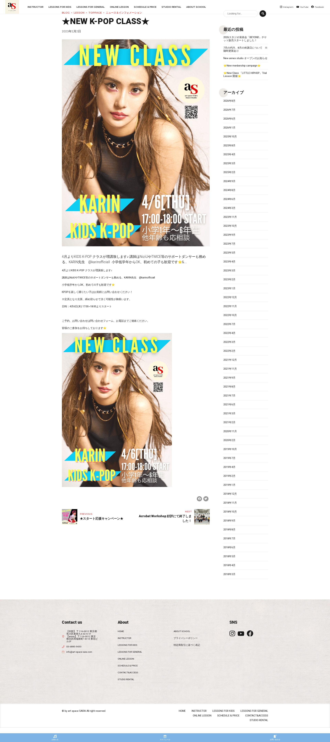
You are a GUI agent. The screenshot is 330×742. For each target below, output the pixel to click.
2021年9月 (229, 377)
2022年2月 (229, 350)
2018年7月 (229, 538)
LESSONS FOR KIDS (127, 645)
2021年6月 (229, 404)
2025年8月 (229, 145)
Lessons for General (90, 6)
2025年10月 (230, 136)
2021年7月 (229, 395)
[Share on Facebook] (199, 498)
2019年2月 (229, 475)
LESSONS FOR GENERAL (130, 651)
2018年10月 (230, 511)
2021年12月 (230, 359)
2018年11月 (230, 502)
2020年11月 (230, 431)
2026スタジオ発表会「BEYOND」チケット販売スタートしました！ (245, 39)
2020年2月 (229, 440)
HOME (121, 631)
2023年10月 (230, 225)
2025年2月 (229, 172)
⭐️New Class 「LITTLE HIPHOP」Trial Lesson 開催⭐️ (245, 74)
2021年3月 (229, 413)
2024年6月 (229, 199)
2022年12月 (230, 297)
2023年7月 (229, 243)
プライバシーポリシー (186, 638)
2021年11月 (230, 368)
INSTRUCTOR (35, 6)
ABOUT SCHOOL (196, 6)
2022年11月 (230, 306)
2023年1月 (229, 288)
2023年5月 (229, 252)
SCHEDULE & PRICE (145, 6)
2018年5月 (229, 556)
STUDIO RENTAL (171, 6)
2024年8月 (229, 190)
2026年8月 (229, 100)
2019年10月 (230, 449)
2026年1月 (229, 127)
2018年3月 (229, 574)
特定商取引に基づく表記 (187, 645)
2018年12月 (230, 493)
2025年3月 (229, 163)
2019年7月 (229, 458)
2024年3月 (229, 208)
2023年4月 (229, 261)
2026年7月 (229, 109)
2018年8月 (229, 529)
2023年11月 (230, 216)
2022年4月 (229, 333)
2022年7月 (229, 324)
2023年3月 (229, 270)
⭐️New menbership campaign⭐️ (242, 65)
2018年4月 (229, 565)
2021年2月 (229, 422)
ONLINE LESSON (119, 6)
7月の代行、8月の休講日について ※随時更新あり (245, 49)
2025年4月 (229, 154)
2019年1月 (229, 484)
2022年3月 (229, 342)
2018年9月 (229, 520)
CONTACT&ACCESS (128, 672)
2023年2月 (229, 279)
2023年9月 (229, 234)
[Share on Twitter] (205, 498)
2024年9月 (229, 181)
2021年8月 (229, 386)
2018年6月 (229, 547)
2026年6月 (229, 118)
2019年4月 (229, 467)
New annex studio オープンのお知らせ (245, 58)
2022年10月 (230, 315)
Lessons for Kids (59, 6)
